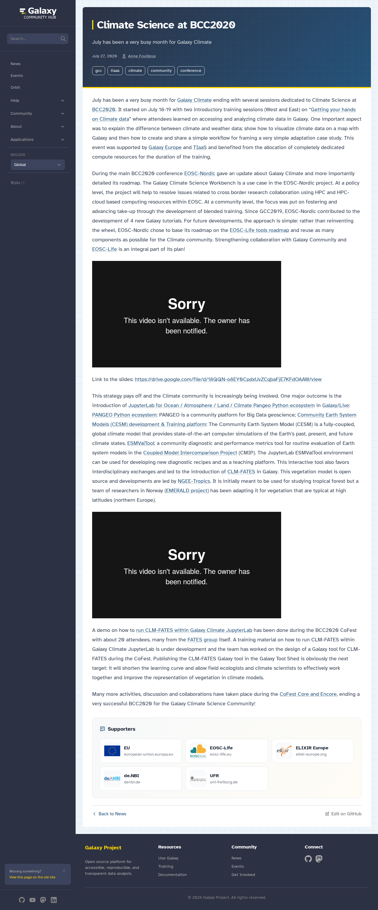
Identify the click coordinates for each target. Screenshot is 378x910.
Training (165, 866)
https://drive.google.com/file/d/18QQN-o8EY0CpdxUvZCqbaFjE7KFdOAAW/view (228, 379)
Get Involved (243, 874)
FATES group (202, 639)
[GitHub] (22, 900)
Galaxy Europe (165, 147)
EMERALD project (186, 490)
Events (17, 75)
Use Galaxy (168, 858)
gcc (98, 70)
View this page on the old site (32, 877)
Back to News (112, 814)
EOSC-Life (104, 249)
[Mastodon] (43, 900)
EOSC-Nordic (199, 173)
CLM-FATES (241, 471)
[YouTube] (32, 900)
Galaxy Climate (194, 100)
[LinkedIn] (54, 900)
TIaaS (200, 147)
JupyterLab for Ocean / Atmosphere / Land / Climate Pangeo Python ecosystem (221, 405)
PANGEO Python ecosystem (124, 415)
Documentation (172, 874)
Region (18, 155)
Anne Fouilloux (142, 56)
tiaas (115, 70)
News (16, 63)
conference (190, 70)
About (16, 126)
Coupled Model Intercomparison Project (190, 452)
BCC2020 (103, 109)
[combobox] (38, 164)
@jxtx (15, 182)
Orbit (15, 87)
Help (15, 100)
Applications (22, 139)
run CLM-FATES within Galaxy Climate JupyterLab (194, 630)
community (161, 70)
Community (21, 113)
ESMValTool (140, 443)
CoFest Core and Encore (308, 694)
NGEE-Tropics (194, 481)
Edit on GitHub (346, 814)
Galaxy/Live (335, 405)
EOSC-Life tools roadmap (259, 230)
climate (135, 70)
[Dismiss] (64, 871)
